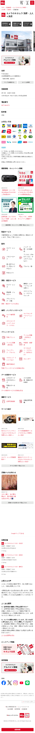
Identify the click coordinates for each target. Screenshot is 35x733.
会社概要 (10, 709)
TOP (2, 7)
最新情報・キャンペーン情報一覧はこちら (17, 225)
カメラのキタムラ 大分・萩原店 (14, 555)
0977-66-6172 (5, 105)
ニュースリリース (23, 706)
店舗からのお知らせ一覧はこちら (17, 502)
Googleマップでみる (17, 533)
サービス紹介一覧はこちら (17, 465)
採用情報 (17, 709)
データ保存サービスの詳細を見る (12, 390)
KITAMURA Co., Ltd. (14, 721)
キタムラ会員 (27, 1)
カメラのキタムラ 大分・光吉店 (14, 543)
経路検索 (17, 729)
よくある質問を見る (7, 635)
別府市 (9, 9)
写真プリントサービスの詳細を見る (12, 368)
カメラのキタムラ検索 (19, 7)
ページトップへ (28, 701)
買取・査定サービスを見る (10, 304)
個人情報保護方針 (11, 706)
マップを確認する (9, 82)
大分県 (3, 9)
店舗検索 (21, 1)
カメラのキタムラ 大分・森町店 (14, 566)
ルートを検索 (26, 82)
